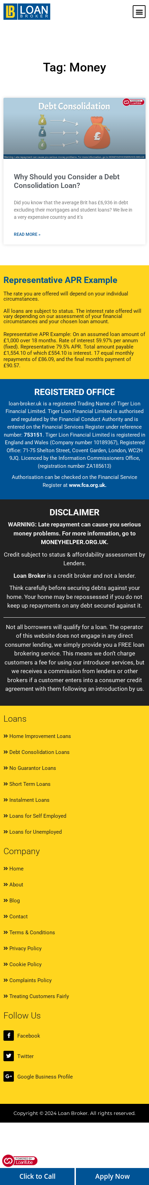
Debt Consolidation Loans (39, 752)
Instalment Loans (29, 800)
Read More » (27, 234)
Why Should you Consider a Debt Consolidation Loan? (67, 181)
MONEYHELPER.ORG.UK (74, 542)
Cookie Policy (25, 964)
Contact (18, 916)
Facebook (28, 1036)
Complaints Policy (30, 980)
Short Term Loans (29, 784)
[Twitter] (8, 1056)
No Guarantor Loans (32, 768)
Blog (14, 901)
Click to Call (37, 1176)
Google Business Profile (45, 1077)
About (15, 885)
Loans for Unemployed (35, 832)
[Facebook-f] (8, 1035)
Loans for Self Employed (37, 816)
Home (16, 869)
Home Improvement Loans (39, 736)
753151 (33, 435)
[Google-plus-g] (8, 1076)
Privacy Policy (25, 948)
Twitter (25, 1056)
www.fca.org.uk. (87, 485)
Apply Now (112, 1176)
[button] (139, 11)
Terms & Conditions (31, 932)
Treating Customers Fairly (38, 996)
